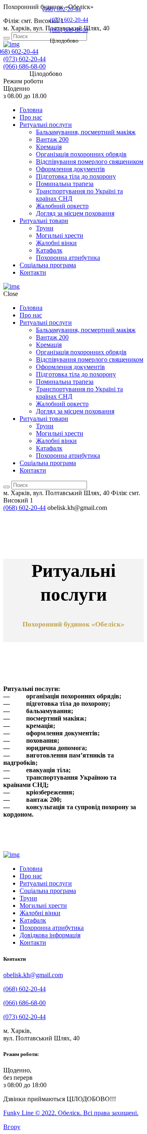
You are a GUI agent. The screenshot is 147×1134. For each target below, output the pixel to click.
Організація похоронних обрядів (81, 154)
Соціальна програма (48, 265)
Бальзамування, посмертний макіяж (86, 132)
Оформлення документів (70, 168)
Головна (31, 109)
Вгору (11, 1126)
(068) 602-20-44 (61, 9)
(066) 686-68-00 (24, 66)
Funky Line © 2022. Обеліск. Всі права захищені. (70, 1112)
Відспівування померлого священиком (89, 161)
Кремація (49, 146)
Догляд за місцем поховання (75, 213)
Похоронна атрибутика (68, 257)
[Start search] (6, 38)
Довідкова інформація (50, 935)
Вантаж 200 (52, 139)
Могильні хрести (59, 235)
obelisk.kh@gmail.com (33, 974)
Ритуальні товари (44, 220)
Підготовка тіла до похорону (76, 176)
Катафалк (49, 250)
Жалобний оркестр (62, 205)
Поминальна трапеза (65, 183)
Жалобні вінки (56, 242)
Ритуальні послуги (46, 124)
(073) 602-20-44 (24, 58)
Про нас (31, 117)
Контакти (33, 272)
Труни (44, 228)
